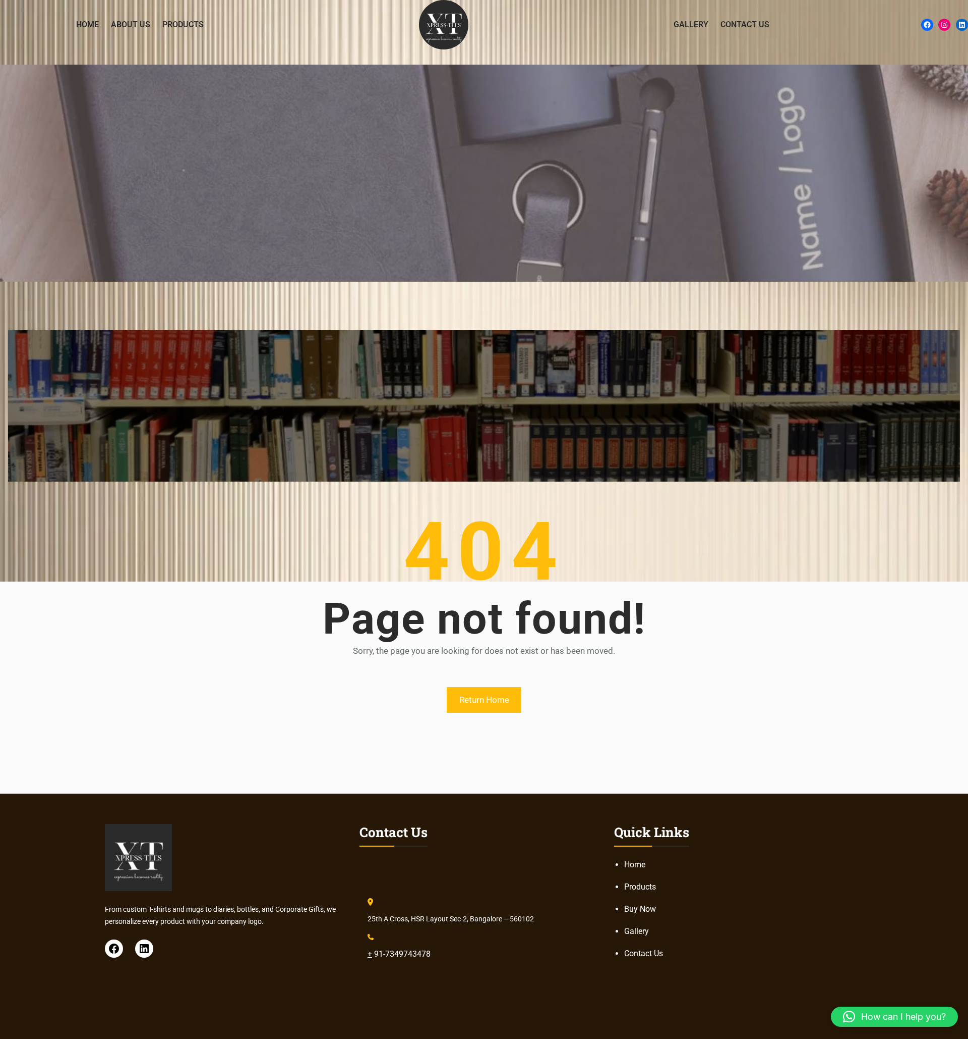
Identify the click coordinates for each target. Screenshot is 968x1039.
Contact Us (643, 953)
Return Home (484, 700)
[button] (894, 1017)
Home (634, 864)
